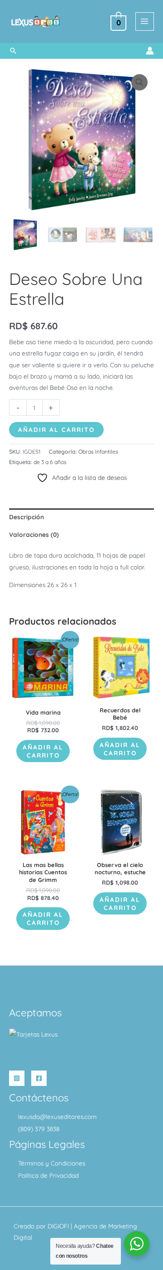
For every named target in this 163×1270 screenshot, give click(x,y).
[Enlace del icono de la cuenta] (150, 51)
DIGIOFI (58, 1226)
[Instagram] (16, 1078)
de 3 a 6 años (50, 462)
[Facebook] (39, 1078)
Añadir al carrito (56, 429)
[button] (13, 51)
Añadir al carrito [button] (43, 751)
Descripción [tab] (26, 517)
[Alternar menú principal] (144, 21)
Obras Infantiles (98, 451)
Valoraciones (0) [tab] (34, 534)
